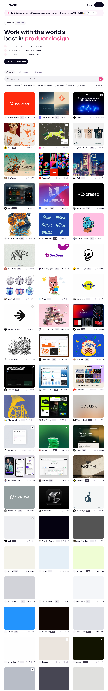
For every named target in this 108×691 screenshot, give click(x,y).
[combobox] (50, 79)
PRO (22, 117)
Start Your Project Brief (17, 61)
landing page (28, 85)
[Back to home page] (13, 4)
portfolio (49, 85)
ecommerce (60, 85)
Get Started (91, 13)
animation (71, 85)
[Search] (101, 79)
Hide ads (93, 117)
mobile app (39, 85)
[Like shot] (31, 112)
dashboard (17, 85)
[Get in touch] (23, 112)
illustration (81, 85)
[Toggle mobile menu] (5, 4)
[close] (100, 13)
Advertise (100, 117)
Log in (99, 5)
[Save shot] (27, 112)
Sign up (90, 5)
